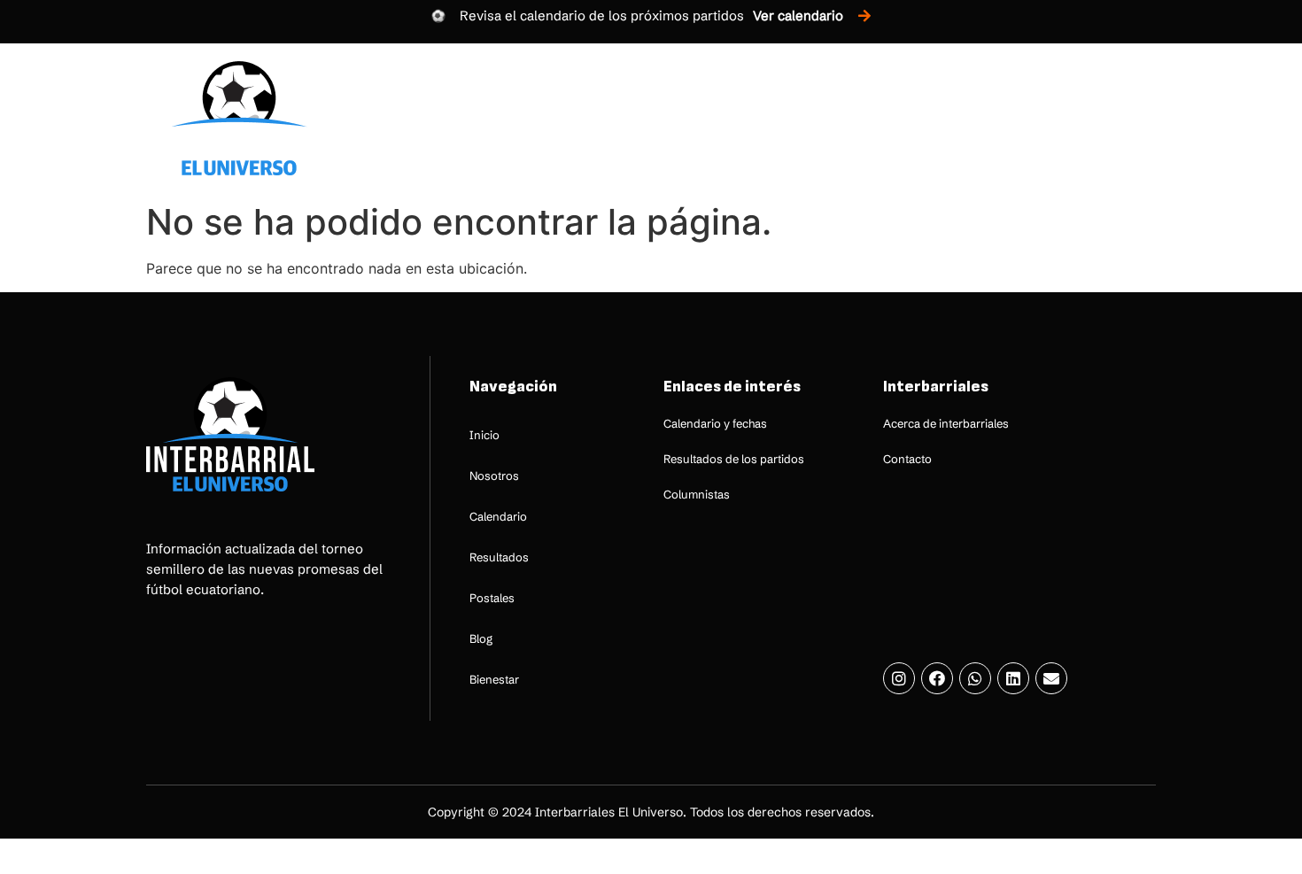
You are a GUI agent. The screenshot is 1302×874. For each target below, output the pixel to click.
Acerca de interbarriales (946, 423)
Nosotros (589, 118)
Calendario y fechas (715, 423)
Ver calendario (798, 15)
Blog (1008, 118)
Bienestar (1094, 118)
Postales (923, 118)
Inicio (499, 118)
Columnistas (696, 494)
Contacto (907, 459)
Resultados (814, 118)
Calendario (699, 118)
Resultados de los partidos (733, 459)
